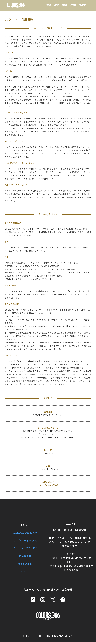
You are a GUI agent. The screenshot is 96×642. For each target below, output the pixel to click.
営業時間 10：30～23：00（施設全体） (71, 527)
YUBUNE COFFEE (25, 548)
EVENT (48, 5)
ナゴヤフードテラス (25, 540)
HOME (25, 525)
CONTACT (82, 5)
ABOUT (56, 5)
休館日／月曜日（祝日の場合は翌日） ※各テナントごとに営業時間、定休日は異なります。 (71, 542)
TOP (8, 19)
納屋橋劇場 (25, 556)
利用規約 (29, 589)
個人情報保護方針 (48, 589)
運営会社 (67, 589)
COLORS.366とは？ (25, 532)
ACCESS (73, 5)
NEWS (64, 5)
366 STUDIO (25, 563)
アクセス (25, 571)
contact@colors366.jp (48, 485)
